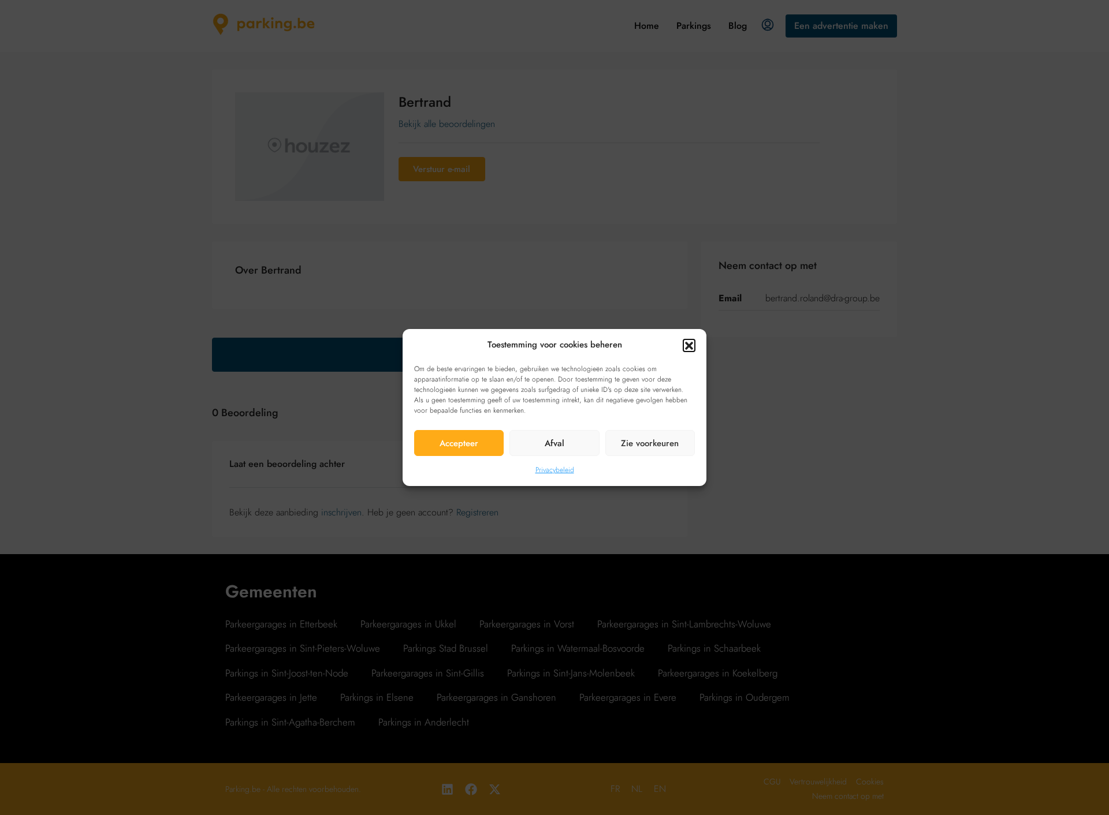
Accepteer (459, 443)
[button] (689, 345)
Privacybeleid (554, 470)
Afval (554, 443)
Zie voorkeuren (650, 443)
